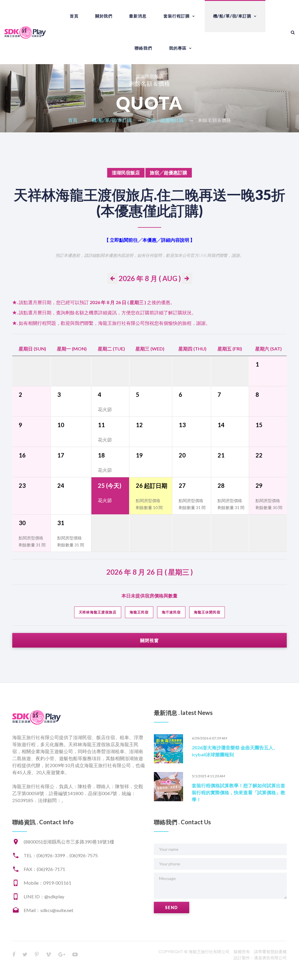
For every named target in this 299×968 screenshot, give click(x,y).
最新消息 (137, 15)
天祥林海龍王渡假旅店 (98, 612)
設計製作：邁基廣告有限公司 (260, 957)
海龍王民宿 (139, 612)
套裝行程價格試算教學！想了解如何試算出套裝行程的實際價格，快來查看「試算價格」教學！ (238, 792)
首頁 (74, 15)
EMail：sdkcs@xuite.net (48, 910)
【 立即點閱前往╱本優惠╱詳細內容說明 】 (149, 240)
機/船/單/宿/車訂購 (232, 15)
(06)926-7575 (83, 855)
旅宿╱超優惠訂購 (165, 120)
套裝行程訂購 (177, 15)
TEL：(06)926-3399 (44, 855)
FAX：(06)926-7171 (44, 869)
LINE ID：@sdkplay (44, 896)
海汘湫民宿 (171, 612)
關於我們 (103, 15)
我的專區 (177, 47)
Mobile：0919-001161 (47, 882)
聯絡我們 (143, 47)
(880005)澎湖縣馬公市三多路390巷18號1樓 (69, 841)
